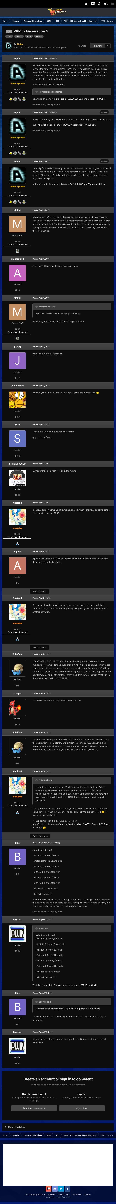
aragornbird (17, 259)
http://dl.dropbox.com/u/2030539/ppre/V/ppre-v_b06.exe (77, 184)
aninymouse (17, 385)
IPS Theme (30, 1194)
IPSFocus (42, 1194)
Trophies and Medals (17, 92)
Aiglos (17, 551)
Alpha (17, 58)
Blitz (17, 843)
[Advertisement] (58, 1165)
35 (18, 951)
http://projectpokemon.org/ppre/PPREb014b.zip (73, 985)
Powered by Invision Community (58, 1197)
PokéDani (17, 654)
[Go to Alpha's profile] (8, 45)
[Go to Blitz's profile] (17, 857)
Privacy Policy (64, 1194)
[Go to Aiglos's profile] (17, 565)
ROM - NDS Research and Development (48, 47)
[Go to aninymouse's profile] (17, 399)
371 (18, 417)
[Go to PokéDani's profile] (17, 668)
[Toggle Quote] (36, 306)
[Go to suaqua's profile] (17, 707)
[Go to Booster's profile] (17, 933)
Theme (51, 1194)
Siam (17, 424)
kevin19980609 (17, 463)
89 (18, 241)
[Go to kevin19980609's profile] (17, 478)
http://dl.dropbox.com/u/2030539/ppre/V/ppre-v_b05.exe (67, 124)
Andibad (17, 502)
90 (18, 495)
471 (18, 378)
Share (83, 46)
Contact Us (77, 1194)
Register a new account (34, 1108)
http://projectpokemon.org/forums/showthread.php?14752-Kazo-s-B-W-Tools (70, 824)
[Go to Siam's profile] (17, 438)
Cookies (87, 1194)
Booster (17, 919)
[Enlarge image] (97, 392)
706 (18, 534)
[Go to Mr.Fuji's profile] (17, 224)
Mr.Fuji (17, 210)
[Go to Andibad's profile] (17, 517)
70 (18, 724)
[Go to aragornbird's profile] (17, 273)
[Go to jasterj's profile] (17, 360)
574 (18, 89)
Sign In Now (81, 1108)
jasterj (17, 346)
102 (18, 456)
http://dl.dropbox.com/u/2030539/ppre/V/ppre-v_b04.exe (76, 98)
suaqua (17, 693)
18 (18, 290)
